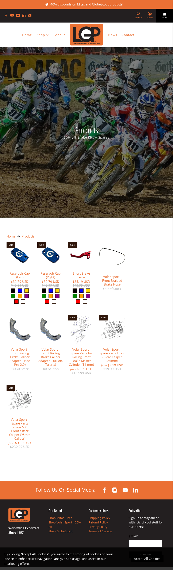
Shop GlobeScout (61, 531)
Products (28, 236)
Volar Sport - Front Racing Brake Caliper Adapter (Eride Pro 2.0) (19, 356)
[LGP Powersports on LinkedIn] (25, 16)
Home (27, 35)
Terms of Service (100, 531)
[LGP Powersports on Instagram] (19, 16)
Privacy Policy (98, 527)
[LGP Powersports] (86, 34)
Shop (41, 35)
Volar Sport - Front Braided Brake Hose (112, 280)
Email (133, 536)
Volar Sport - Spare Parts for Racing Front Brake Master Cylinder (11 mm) (81, 356)
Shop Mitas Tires (60, 518)
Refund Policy (98, 522)
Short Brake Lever (81, 275)
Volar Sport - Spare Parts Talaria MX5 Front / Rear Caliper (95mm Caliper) (20, 428)
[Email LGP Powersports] (31, 16)
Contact (128, 35)
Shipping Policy (99, 518)
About (60, 35)
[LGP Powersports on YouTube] (13, 16)
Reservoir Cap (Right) (51, 275)
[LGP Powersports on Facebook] (7, 16)
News (112, 35)
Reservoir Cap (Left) (20, 275)
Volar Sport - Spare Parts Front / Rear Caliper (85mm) (112, 355)
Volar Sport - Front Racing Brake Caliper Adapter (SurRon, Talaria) (50, 356)
